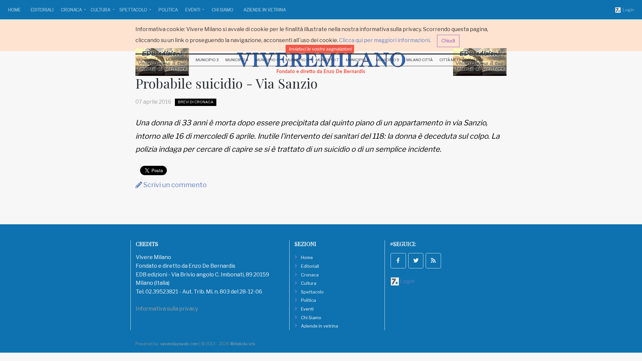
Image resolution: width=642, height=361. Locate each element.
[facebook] (398, 260)
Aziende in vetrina (264, 9)
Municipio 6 (297, 59)
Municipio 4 (236, 59)
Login (627, 9)
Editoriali (42, 9)
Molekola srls (242, 343)
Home (14, 9)
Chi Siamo (222, 9)
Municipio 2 (177, 59)
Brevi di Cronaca (195, 102)
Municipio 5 (267, 59)
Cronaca (72, 9)
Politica (168, 9)
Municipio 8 (357, 59)
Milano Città (419, 59)
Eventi (193, 9)
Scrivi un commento (174, 185)
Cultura (101, 9)
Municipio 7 (327, 59)
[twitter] (416, 260)
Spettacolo (133, 9)
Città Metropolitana (461, 59)
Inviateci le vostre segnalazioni (320, 48)
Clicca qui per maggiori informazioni (384, 40)
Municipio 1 (147, 59)
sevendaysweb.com (179, 343)
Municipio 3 (207, 59)
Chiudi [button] (448, 41)
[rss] (433, 260)
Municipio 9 (387, 59)
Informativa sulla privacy (167, 309)
